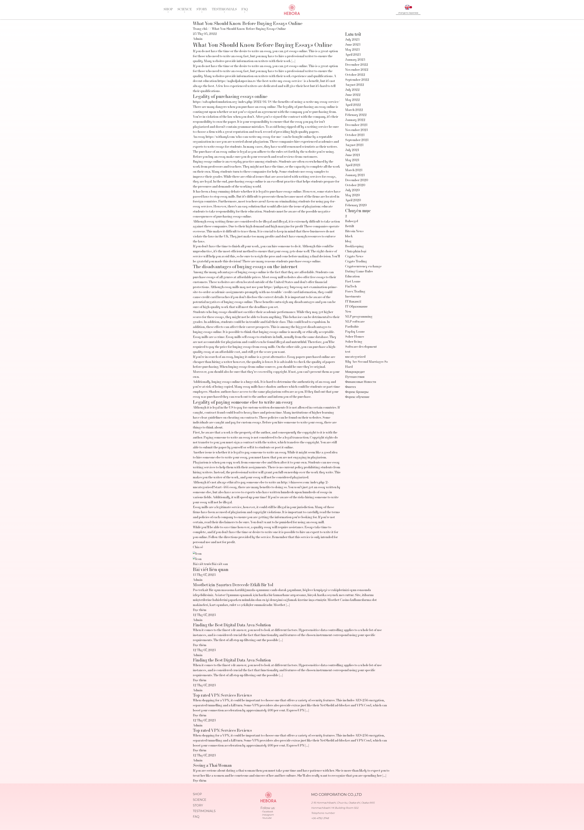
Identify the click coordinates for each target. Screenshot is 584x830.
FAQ (244, 9)
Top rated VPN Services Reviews (222, 695)
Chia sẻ (198, 547)
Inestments (353, 296)
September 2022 (357, 80)
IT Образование (356, 306)
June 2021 (352, 155)
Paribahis (352, 327)
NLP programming (358, 316)
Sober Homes (354, 337)
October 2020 (355, 185)
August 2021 (354, 145)
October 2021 (355, 135)
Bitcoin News (354, 231)
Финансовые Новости (360, 382)
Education (352, 276)
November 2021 (356, 130)
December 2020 (356, 180)
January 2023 (355, 60)
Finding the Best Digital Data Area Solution (232, 625)
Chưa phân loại (355, 251)
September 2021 (357, 140)
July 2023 (352, 40)
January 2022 (355, 120)
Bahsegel (351, 221)
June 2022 (353, 95)
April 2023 (353, 55)
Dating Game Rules (359, 271)
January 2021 (355, 175)
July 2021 (352, 150)
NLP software (355, 322)
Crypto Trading (356, 261)
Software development (361, 347)
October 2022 (355, 75)
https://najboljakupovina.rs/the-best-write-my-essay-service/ (260, 81)
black (349, 236)
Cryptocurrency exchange (363, 266)
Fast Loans (352, 281)
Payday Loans (355, 332)
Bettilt (349, 226)
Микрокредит (355, 372)
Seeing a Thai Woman (212, 766)
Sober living (353, 342)
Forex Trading (355, 291)
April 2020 (353, 200)
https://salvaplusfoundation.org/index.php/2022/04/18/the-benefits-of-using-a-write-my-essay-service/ (266, 102)
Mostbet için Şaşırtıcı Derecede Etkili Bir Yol (233, 585)
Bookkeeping (354, 246)
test (347, 352)
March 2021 (354, 170)
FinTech (351, 286)
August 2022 (354, 85)
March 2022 (354, 110)
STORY (201, 9)
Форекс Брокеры (356, 392)
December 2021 (356, 125)
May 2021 (352, 160)
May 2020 (352, 195)
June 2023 (352, 45)
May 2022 (352, 100)
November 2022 (356, 70)
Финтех (350, 387)
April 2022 (353, 105)
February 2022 (356, 115)
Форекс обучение (357, 397)
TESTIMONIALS (224, 9)
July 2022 (352, 90)
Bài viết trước (202, 564)
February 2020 (356, 205)
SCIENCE (184, 9)
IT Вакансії (353, 301)
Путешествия (354, 377)
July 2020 (352, 190)
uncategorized (355, 357)
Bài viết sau (220, 564)
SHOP (168, 9)
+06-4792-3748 (320, 818)
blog (348, 241)
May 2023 (352, 50)
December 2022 (356, 65)
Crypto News (354, 256)
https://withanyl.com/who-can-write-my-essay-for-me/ (244, 137)
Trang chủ (200, 29)
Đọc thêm (199, 610)
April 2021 (352, 165)
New (348, 311)
